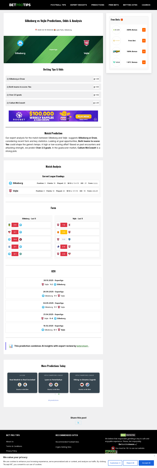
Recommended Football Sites (67, 442)
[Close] (154, 455)
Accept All (146, 463)
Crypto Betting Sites (63, 447)
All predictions (53, 400)
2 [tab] (59, 394)
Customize (114, 463)
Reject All (130, 463)
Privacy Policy (11, 451)
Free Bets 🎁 (117, 19)
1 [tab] (55, 394)
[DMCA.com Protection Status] (128, 435)
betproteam (83, 346)
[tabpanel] (22, 383)
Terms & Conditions (14, 446)
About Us (9, 441)
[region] (78, 461)
